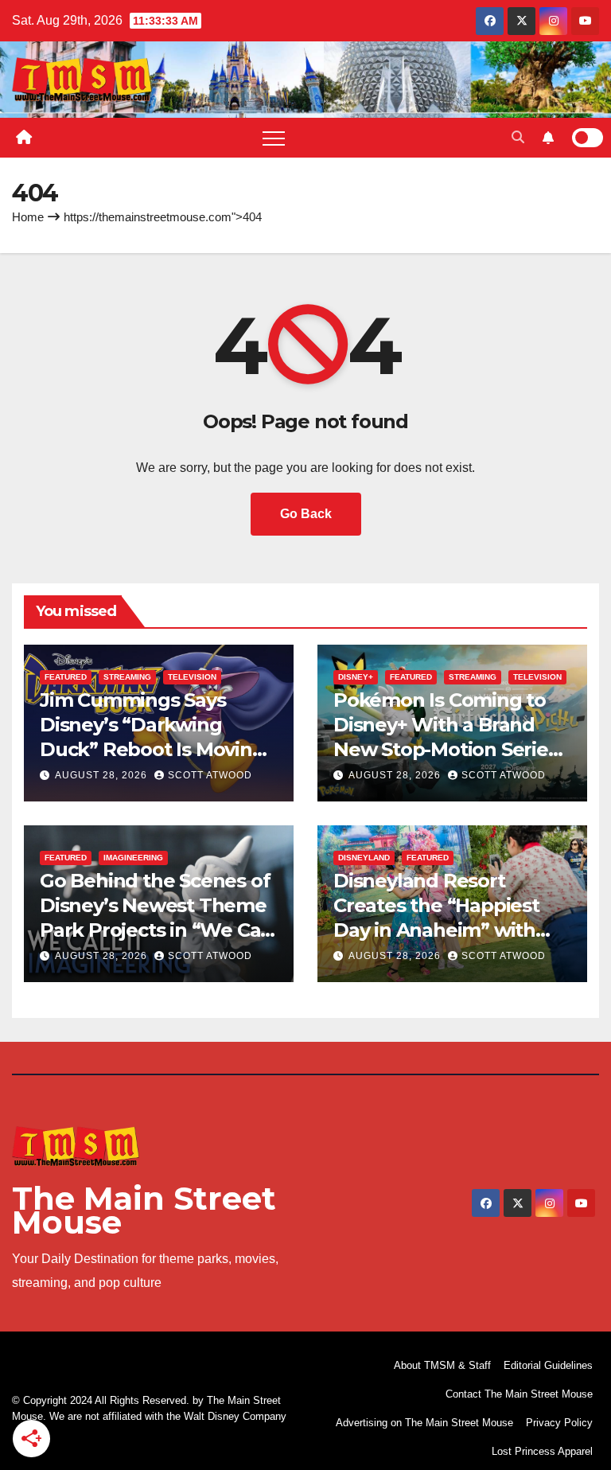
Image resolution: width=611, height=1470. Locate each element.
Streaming (127, 677)
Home (28, 217)
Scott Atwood (210, 775)
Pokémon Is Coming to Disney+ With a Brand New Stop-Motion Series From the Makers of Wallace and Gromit (445, 749)
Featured (66, 677)
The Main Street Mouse (144, 1210)
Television (192, 677)
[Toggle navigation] (273, 137)
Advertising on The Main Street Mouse (424, 1423)
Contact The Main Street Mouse (519, 1394)
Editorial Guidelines (548, 1365)
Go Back (306, 514)
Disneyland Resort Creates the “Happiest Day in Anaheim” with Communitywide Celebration (436, 930)
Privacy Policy (559, 1423)
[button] (518, 137)
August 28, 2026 (102, 775)
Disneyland (364, 857)
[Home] (24, 138)
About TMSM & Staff (442, 1365)
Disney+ (355, 677)
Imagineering (133, 857)
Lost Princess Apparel (542, 1451)
